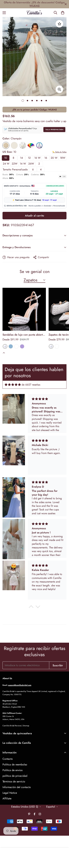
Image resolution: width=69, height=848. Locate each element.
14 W (23, 164)
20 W (54, 158)
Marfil (22, 145)
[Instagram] (40, 814)
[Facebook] (34, 814)
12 (29, 158)
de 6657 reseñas (31, 385)
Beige (14, 145)
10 (5, 158)
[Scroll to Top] (63, 830)
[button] (62, 12)
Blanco (5, 346)
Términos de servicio (14, 781)
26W (31, 164)
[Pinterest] (29, 814)
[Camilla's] (35, 12)
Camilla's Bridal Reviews (12, 725)
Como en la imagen (39, 145)
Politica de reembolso (15, 764)
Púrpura (22, 346)
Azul (11, 346)
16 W (37, 158)
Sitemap (26, 725)
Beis (16, 346)
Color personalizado (31, 145)
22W (14, 164)
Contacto (8, 759)
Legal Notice (10, 793)
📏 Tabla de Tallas (59, 152)
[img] (13, 385)
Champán (6, 145)
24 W (6, 164)
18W (62, 158)
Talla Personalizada (54, 129)
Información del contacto (17, 787)
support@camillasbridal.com (19, 685)
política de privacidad (15, 776)
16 (45, 158)
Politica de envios (12, 770)
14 (21, 158)
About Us (7, 678)
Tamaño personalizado (15, 169)
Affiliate (7, 798)
